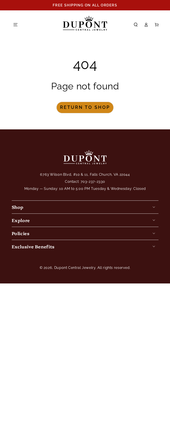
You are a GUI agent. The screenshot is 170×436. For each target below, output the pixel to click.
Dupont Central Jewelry (75, 268)
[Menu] (15, 25)
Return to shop (85, 107)
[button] (136, 25)
